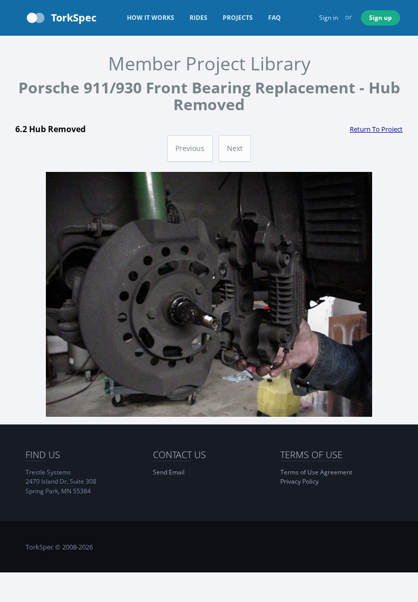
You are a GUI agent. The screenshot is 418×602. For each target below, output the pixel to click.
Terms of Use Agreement (316, 472)
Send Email (169, 472)
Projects (238, 17)
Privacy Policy (299, 481)
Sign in (328, 17)
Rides (198, 17)
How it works (150, 17)
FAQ (274, 17)
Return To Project (376, 129)
